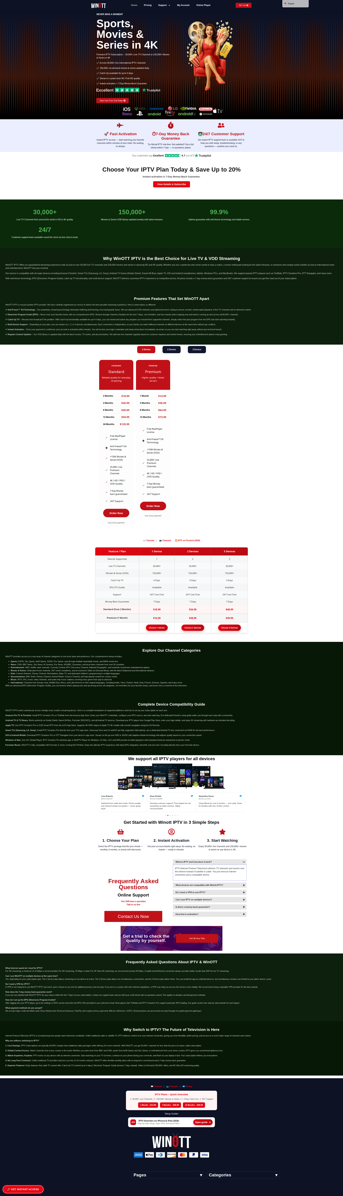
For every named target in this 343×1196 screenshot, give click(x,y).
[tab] (146, 349)
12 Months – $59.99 (194, 1105)
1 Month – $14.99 (148, 1105)
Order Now (116, 513)
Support (162, 5)
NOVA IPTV (107, 1191)
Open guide (203, 1122)
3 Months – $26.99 (170, 1105)
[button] (97, 802)
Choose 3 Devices (229, 627)
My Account (183, 5)
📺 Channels (165, 540)
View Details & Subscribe (171, 184)
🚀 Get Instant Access (23, 1189)
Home (134, 5)
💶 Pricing (187, 1086)
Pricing (148, 5)
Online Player (203, 5)
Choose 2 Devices (192, 627)
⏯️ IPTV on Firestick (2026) (187, 540)
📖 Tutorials (149, 540)
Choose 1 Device (157, 627)
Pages (140, 1175)
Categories (220, 1175)
